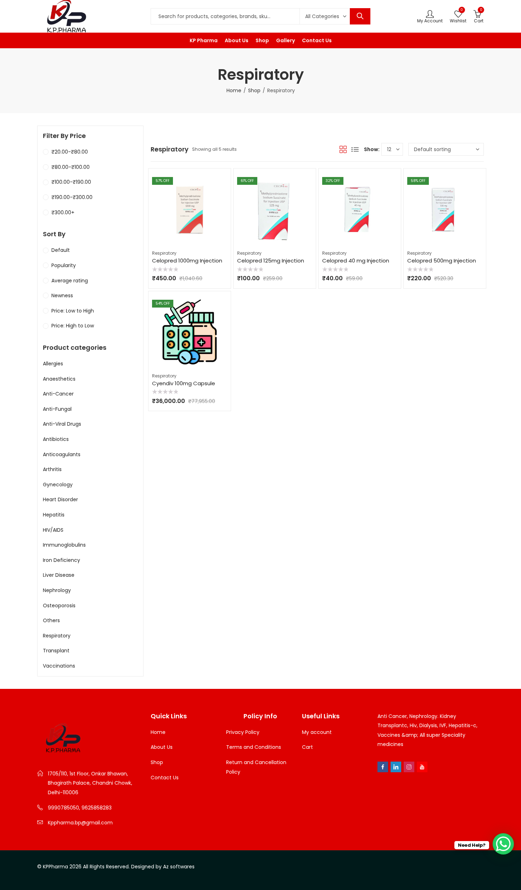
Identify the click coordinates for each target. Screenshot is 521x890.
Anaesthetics (59, 378)
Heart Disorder (60, 499)
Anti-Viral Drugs (62, 423)
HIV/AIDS (53, 530)
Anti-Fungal (57, 409)
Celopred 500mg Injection (441, 260)
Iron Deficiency (61, 560)
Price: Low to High (72, 310)
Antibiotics (56, 439)
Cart (307, 747)
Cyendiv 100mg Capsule (183, 383)
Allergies (53, 363)
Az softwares (179, 866)
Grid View (343, 149)
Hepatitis (54, 514)
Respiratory (164, 253)
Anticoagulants (61, 454)
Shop (254, 90)
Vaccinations (59, 665)
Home (233, 90)
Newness (62, 295)
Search (360, 16)
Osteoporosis (59, 605)
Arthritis (52, 469)
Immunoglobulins (64, 544)
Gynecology (58, 484)
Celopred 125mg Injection (270, 260)
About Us (162, 747)
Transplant (56, 650)
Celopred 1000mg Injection (187, 260)
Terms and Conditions (253, 747)
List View (355, 149)
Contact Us (165, 777)
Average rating (69, 280)
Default (60, 250)
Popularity (63, 265)
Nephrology (57, 590)
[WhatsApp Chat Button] (503, 844)
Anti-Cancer (58, 393)
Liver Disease (58, 575)
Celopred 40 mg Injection (355, 260)
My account (317, 732)
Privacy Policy (242, 732)
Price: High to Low (72, 325)
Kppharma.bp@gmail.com (80, 822)
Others (51, 620)
